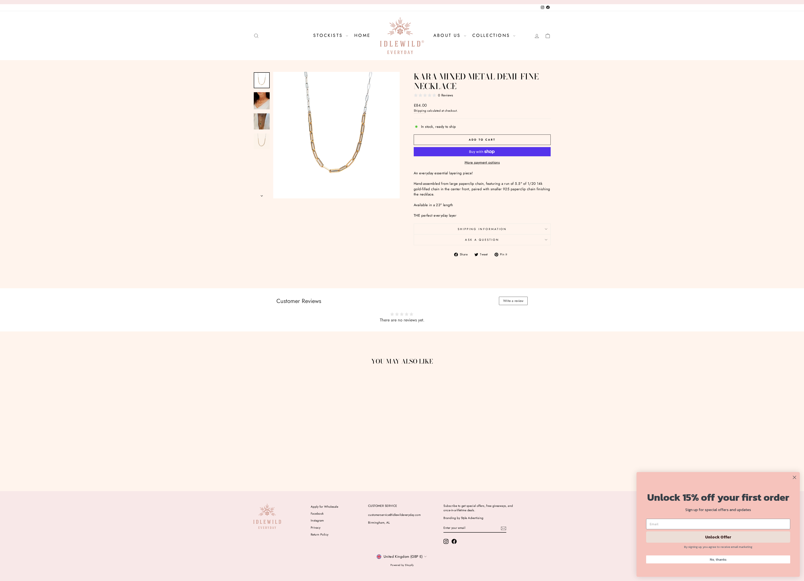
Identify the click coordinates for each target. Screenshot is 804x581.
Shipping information (482, 229)
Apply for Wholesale (324, 507)
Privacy (315, 527)
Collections (492, 35)
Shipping (420, 111)
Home (362, 35)
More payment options (482, 162)
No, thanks (718, 559)
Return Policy (320, 534)
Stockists (329, 35)
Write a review (513, 300)
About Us (448, 35)
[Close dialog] (794, 477)
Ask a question (482, 240)
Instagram (317, 520)
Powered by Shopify (402, 565)
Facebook (317, 513)
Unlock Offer (718, 537)
